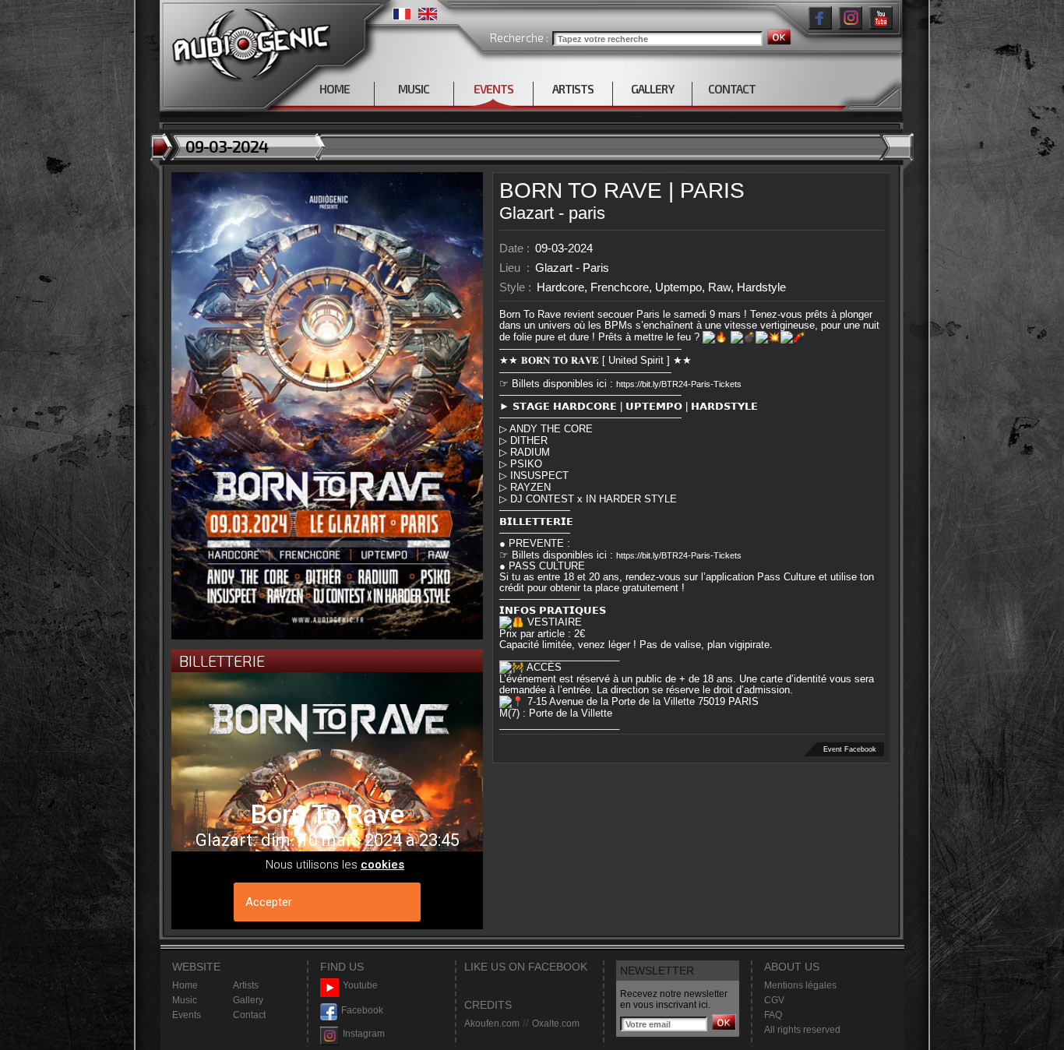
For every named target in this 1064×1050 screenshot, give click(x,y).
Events (186, 1014)
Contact (249, 1014)
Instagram (364, 1033)
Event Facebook (849, 749)
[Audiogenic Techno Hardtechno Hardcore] (248, 41)
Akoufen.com (492, 1023)
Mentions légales (800, 985)
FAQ (773, 1014)
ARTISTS (573, 89)
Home (185, 985)
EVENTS (493, 89)
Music (184, 1000)
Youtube (360, 985)
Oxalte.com (556, 1023)
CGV (774, 1000)
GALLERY (652, 89)
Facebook (362, 1010)
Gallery (248, 1000)
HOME (334, 89)
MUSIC (413, 89)
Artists (246, 985)
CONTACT (732, 89)
